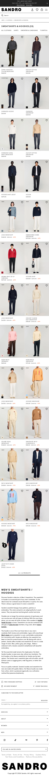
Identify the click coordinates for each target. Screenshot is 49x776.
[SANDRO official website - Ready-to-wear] (11, 9)
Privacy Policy (29, 755)
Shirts (16, 30)
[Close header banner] (47, 3)
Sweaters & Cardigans (29, 30)
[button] (32, 9)
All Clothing (6, 30)
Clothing (9, 20)
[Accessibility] (4, 545)
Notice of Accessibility (34, 757)
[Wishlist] (22, 37)
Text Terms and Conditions (14, 757)
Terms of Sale (6, 755)
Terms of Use (17, 755)
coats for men (13, 625)
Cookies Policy (41, 755)
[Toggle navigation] (46, 9)
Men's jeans (5, 635)
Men (3, 20)
